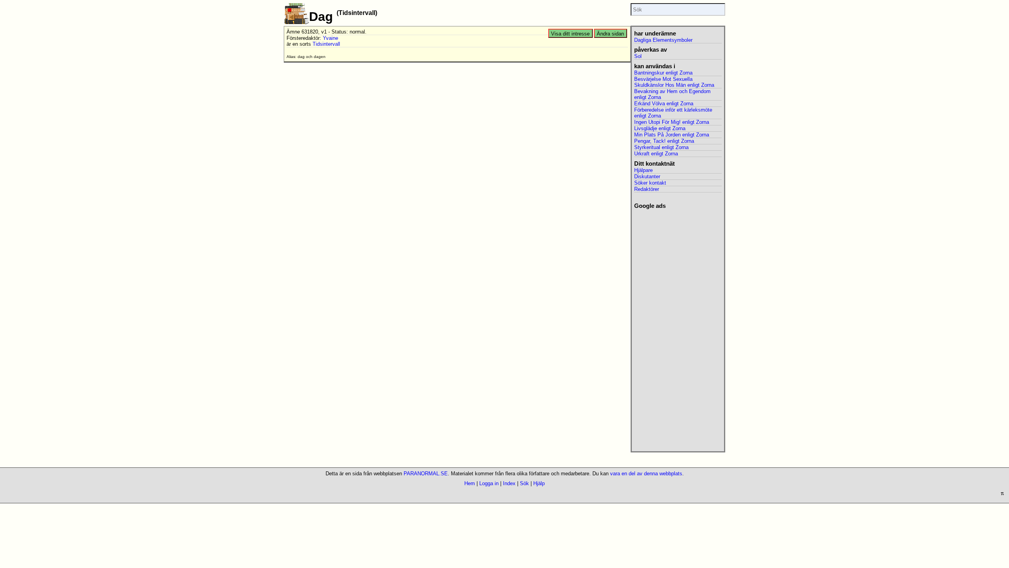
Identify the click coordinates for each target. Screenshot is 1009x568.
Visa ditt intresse (570, 34)
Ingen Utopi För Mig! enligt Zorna (671, 122)
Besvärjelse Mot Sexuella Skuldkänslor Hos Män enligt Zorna (674, 82)
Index (509, 483)
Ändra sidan (610, 34)
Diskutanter (647, 176)
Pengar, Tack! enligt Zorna (664, 141)
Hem (469, 483)
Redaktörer (646, 189)
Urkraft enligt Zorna (656, 154)
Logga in (489, 483)
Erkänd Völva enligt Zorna (663, 103)
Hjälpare (643, 170)
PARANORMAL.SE (426, 473)
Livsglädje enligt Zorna (659, 128)
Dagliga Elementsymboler (663, 40)
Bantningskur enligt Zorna (663, 73)
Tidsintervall (326, 44)
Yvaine (330, 38)
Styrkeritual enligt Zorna (661, 147)
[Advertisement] (677, 327)
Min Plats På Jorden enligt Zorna (671, 135)
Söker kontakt (650, 183)
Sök (524, 483)
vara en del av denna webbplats (646, 473)
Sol (638, 56)
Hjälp (539, 483)
